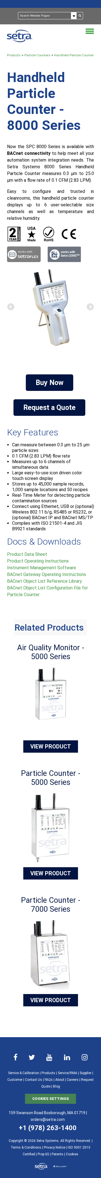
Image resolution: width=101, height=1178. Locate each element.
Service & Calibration (23, 1073)
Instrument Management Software (41, 567)
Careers (73, 1080)
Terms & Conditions (26, 1147)
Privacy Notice (54, 1147)
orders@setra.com (48, 1119)
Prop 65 (43, 1154)
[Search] (80, 15)
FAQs (49, 1080)
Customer (14, 1080)
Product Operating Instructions (38, 561)
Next (90, 307)
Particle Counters (37, 55)
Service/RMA (67, 1073)
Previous (11, 307)
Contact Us (33, 1080)
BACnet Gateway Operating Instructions (46, 574)
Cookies (72, 1154)
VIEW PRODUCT (50, 746)
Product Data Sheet (27, 554)
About (59, 1080)
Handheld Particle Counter (74, 55)
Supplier (85, 1073)
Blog (56, 1086)
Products (14, 55)
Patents (57, 1154)
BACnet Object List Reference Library (44, 581)
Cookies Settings (50, 1099)
